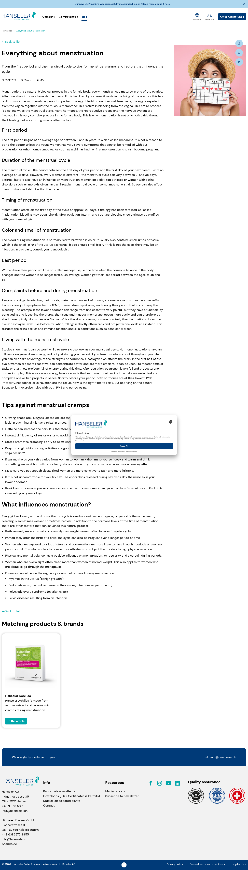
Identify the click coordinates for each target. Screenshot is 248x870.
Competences (68, 16)
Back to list (12, 42)
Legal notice (239, 864)
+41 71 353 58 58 (13, 806)
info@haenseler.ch (223, 757)
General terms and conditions (207, 864)
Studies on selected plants (61, 801)
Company (48, 16)
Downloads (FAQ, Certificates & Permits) (71, 796)
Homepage (7, 30)
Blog (84, 16)
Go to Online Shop (232, 16)
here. (167, 3)
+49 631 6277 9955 (15, 834)
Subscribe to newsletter (122, 796)
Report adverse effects (59, 791)
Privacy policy (175, 864)
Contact (49, 805)
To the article (16, 721)
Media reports (115, 791)
